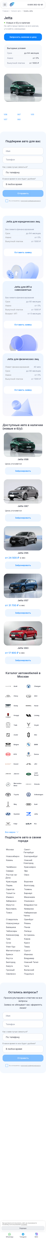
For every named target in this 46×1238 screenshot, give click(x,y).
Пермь (9, 885)
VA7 (19, 114)
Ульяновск (29, 901)
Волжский (29, 970)
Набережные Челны (30, 914)
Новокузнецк (12, 923)
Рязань (27, 923)
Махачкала (29, 897)
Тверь (27, 946)
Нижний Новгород (28, 861)
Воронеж (28, 881)
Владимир (29, 958)
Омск (26, 875)
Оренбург (28, 919)
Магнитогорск (13, 950)
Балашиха (11, 927)
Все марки (10, 832)
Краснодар (11, 881)
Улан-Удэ (10, 946)
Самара (9, 871)
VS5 (32, 114)
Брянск (9, 954)
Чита (26, 966)
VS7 (5, 119)
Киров (27, 939)
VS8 (5, 114)
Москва (10, 849)
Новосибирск (12, 856)
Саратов (10, 889)
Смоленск (11, 974)
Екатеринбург (31, 856)
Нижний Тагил (31, 962)
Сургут (27, 950)
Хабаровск (11, 901)
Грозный (10, 970)
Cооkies (24, 1224)
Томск (9, 912)
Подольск (29, 974)
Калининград (12, 935)
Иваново (28, 954)
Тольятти (10, 893)
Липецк (28, 931)
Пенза (27, 927)
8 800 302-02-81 (35, 5)
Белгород (10, 962)
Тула (8, 939)
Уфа (26, 871)
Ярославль (11, 909)
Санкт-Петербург (29, 851)
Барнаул (28, 893)
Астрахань (29, 935)
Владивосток (30, 905)
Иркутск (10, 905)
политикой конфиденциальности (31, 201)
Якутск (9, 958)
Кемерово (29, 909)
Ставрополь (12, 919)
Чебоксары (11, 931)
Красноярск (30, 867)
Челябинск (11, 867)
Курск (27, 943)
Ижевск (10, 897)
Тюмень (28, 889)
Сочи (8, 943)
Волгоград (29, 885)
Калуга (9, 966)
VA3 (18, 119)
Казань (9, 860)
